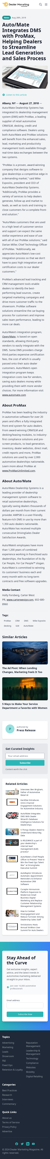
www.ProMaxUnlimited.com (18, 470)
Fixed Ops (7, 1065)
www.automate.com (14, 395)
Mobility (30, 1071)
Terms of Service (11, 1122)
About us (7, 1117)
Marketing (7, 1047)
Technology (32, 1058)
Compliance (32, 1062)
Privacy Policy (9, 1126)
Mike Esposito (39, 620)
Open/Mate (9, 336)
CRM (17, 620)
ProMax (7, 620)
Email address (13, 1000)
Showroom (8, 1056)
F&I (4, 1060)
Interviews (7, 1099)
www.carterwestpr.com (20, 599)
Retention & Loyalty (12, 1069)
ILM (17, 625)
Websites (31, 1067)
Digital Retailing (34, 1076)
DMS (26, 620)
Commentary (9, 1103)
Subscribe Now (25, 1014)
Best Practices (9, 1090)
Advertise (7, 1131)
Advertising (8, 1042)
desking (7, 625)
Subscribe (25, 762)
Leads (5, 1051)
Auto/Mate (28, 625)
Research (7, 1094)
